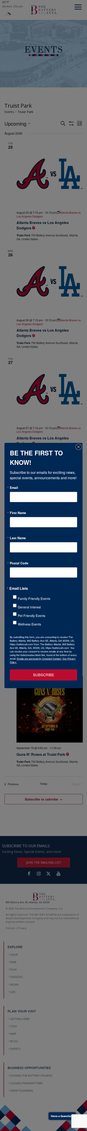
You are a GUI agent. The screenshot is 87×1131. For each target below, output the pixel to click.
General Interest (29, 607)
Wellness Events (29, 624)
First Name (18, 512)
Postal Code (19, 563)
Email (14, 487)
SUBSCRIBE (43, 674)
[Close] (78, 447)
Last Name (18, 537)
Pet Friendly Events (31, 615)
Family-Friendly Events (34, 598)
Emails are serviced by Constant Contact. (39, 658)
